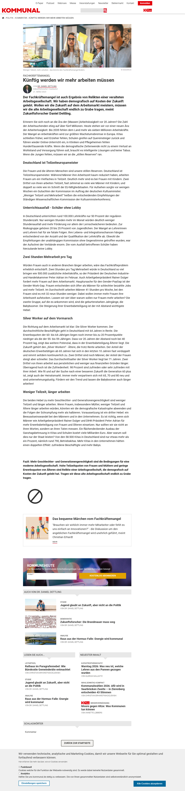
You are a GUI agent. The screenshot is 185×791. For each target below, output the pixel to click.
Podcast (50, 3)
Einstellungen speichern (34, 783)
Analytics (25, 773)
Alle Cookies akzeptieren (149, 783)
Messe (73, 3)
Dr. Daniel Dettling (47, 86)
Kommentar (21, 18)
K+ (145, 11)
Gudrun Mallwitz (94, 676)
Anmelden (145, 3)
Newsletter (103, 3)
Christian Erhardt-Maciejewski (44, 673)
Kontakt (130, 3)
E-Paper (39, 3)
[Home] (21, 10)
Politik (9, 18)
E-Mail (30, 574)
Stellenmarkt (117, 3)
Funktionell (26, 767)
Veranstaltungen (87, 3)
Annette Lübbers (93, 713)
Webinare (62, 3)
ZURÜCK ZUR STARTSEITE (77, 743)
